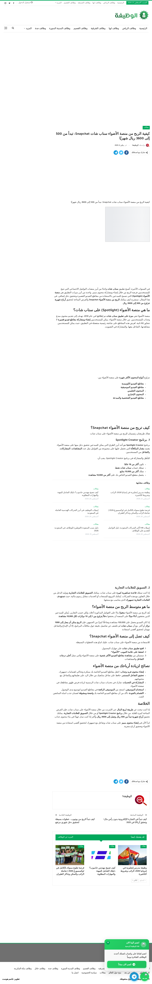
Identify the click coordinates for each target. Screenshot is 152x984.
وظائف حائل (40, 969)
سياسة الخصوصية (89, 973)
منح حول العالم (115, 973)
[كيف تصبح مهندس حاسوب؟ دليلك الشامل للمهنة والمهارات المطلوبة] (101, 855)
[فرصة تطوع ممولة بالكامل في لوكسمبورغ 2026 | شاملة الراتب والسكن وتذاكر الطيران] (70, 855)
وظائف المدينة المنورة (59, 29)
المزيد (59, 3)
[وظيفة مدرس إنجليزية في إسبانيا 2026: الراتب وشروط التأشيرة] (132, 855)
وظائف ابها (96, 3)
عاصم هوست (8, 979)
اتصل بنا (75, 973)
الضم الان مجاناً (125, 964)
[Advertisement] (76, 56)
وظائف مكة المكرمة (23, 969)
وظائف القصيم (70, 3)
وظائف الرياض (109, 3)
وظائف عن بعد (130, 973)
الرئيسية (120, 3)
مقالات (146, 128)
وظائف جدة (40, 29)
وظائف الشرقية (84, 3)
